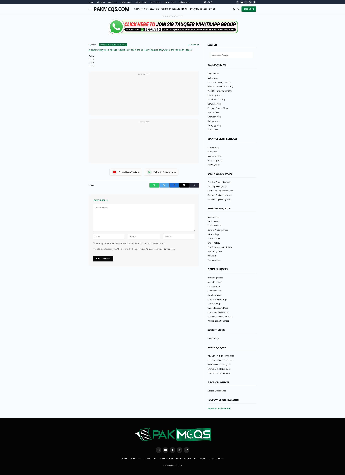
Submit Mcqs (184, 2)
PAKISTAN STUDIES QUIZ (219, 364)
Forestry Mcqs (214, 286)
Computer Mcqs (215, 104)
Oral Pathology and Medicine (220, 247)
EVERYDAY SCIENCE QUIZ (219, 369)
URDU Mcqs (213, 129)
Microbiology (213, 234)
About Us (101, 2)
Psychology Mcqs (215, 277)
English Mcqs (213, 73)
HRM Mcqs (212, 151)
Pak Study (166, 9)
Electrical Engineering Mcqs (219, 182)
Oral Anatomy (214, 238)
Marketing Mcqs (215, 156)
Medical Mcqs (214, 217)
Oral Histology (214, 243)
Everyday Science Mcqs (218, 108)
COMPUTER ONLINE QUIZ (219, 373)
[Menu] (90, 9)
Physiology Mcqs (215, 251)
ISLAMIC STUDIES (180, 9)
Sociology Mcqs (214, 295)
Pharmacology (214, 260)
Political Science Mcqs (217, 299)
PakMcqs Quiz (141, 2)
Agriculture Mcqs (215, 282)
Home (91, 2)
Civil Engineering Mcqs (217, 186)
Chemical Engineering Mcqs (219, 195)
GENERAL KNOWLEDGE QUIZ (221, 360)
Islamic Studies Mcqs (217, 99)
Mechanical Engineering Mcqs (220, 190)
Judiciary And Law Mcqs (218, 312)
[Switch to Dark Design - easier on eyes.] (234, 9)
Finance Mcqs (214, 147)
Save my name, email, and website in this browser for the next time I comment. (130, 243)
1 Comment (194, 45)
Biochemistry (213, 221)
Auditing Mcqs (214, 164)
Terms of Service (162, 249)
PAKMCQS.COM (175, 465)
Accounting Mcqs (215, 160)
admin (93, 45)
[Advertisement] (144, 95)
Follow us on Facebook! (219, 408)
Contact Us (112, 2)
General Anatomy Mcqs (218, 230)
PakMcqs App (126, 2)
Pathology (212, 255)
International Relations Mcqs (220, 316)
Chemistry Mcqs (215, 116)
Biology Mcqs (213, 121)
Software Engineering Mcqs (219, 199)
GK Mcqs (138, 9)
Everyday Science (198, 9)
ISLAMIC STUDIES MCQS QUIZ (221, 356)
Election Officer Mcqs (217, 390)
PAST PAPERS (155, 2)
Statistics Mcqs (214, 303)
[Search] (238, 9)
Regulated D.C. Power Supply (113, 45)
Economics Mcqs (215, 290)
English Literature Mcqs (218, 308)
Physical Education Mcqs (218, 321)
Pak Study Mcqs (214, 95)
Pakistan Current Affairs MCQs (221, 86)
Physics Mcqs (213, 112)
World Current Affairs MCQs (220, 91)
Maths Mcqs (213, 78)
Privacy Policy (170, 2)
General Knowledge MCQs (219, 82)
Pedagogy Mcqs (215, 125)
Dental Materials (215, 225)
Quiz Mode (249, 9)
